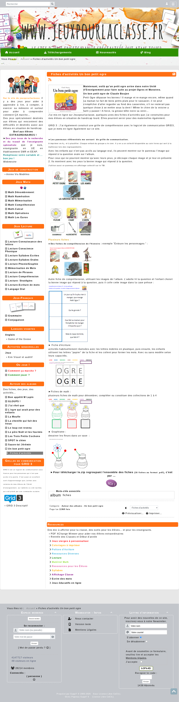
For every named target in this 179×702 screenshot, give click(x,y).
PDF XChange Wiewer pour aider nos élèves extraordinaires (87, 534)
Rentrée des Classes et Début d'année (74, 537)
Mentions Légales (85, 630)
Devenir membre (34, 618)
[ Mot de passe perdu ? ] (34, 647)
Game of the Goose (19, 339)
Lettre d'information (148, 612)
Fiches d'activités (20, 453)
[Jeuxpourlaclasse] (89, 19)
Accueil (25, 59)
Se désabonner (136, 641)
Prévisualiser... (134, 513)
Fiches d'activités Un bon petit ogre (79, 74)
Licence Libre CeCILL (102, 697)
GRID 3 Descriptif (17, 505)
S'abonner (133, 637)
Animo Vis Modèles (17, 174)
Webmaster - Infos (93, 612)
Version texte (83, 624)
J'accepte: (133, 662)
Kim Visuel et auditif (20, 357)
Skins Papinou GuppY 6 (78, 697)
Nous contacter (84, 618)
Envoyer (34, 643)
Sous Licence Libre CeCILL (107, 694)
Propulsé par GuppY (67, 694)
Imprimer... (155, 513)
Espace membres (38, 612)
